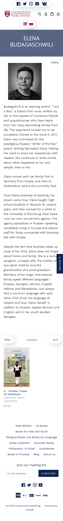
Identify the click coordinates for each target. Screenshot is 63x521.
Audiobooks (46, 448)
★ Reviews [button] (59, 264)
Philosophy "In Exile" (22, 448)
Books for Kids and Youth (31, 431)
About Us (49, 454)
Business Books (44, 442)
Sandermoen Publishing (27, 506)
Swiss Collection (19, 442)
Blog (36, 454)
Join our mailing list (31, 465)
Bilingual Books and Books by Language (31, 437)
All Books (42, 425)
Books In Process (18, 454)
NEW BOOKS (24, 425)
